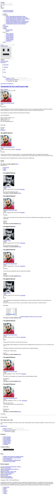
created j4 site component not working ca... (10, 469)
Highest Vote (6, 167)
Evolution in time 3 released (9, 461)
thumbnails (3, 130)
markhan (7, 470)
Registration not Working (6, 476)
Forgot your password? (8, 10)
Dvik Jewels (8, 467)
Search (2, 59)
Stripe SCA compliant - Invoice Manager (12, 457)
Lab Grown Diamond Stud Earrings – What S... (11, 466)
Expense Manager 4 (7, 458)
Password (16, 79)
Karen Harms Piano (9, 472)
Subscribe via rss (4, 45)
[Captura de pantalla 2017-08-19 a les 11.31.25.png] (11, 315)
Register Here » (4, 426)
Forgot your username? (8, 11)
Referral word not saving (6, 474)
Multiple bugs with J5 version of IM (8, 471)
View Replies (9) (9, 83)
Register (2, 2)
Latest (4, 168)
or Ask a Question (4, 61)
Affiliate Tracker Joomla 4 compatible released (13, 456)
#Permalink (18, 149)
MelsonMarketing (9, 477)
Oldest (4, 170)
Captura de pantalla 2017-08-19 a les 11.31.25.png (31, 316)
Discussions (3, 62)
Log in (2, 7)
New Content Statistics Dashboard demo (12, 460)
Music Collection (4, 89)
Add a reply (3, 83)
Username (12, 78)
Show (17, 164)
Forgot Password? (10, 79)
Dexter (6, 475)
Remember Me (11, 81)
